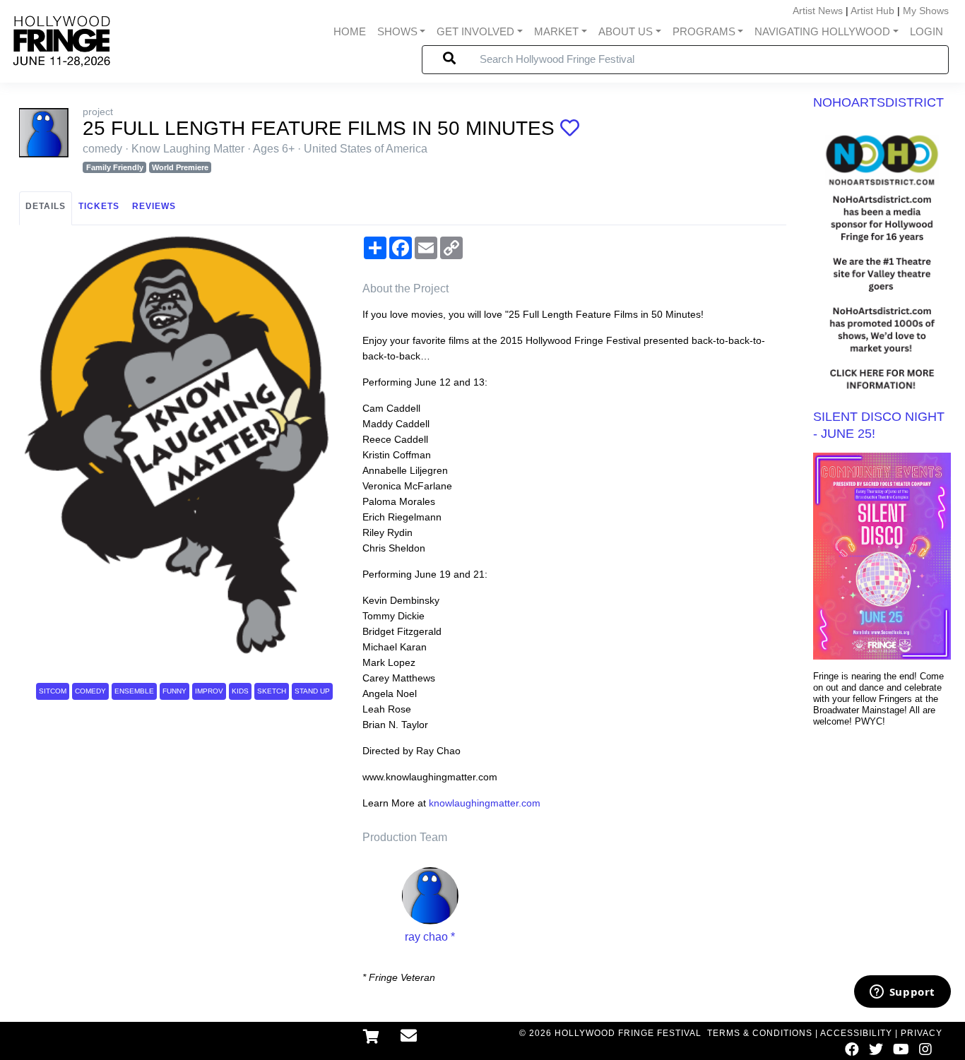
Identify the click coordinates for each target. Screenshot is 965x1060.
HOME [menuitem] (349, 31)
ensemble (134, 691)
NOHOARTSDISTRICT (878, 102)
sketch (271, 691)
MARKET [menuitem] (556, 31)
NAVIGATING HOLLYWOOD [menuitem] (822, 31)
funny (174, 691)
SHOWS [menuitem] (397, 31)
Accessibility (856, 1033)
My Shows (926, 10)
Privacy (921, 1033)
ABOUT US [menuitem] (625, 31)
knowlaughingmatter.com (484, 803)
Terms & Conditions (759, 1033)
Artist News (818, 10)
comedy (90, 691)
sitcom (52, 691)
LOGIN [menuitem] (926, 31)
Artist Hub (872, 10)
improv (209, 691)
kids (240, 691)
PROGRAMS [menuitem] (704, 31)
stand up (312, 691)
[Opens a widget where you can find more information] (902, 993)
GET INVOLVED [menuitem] (475, 31)
